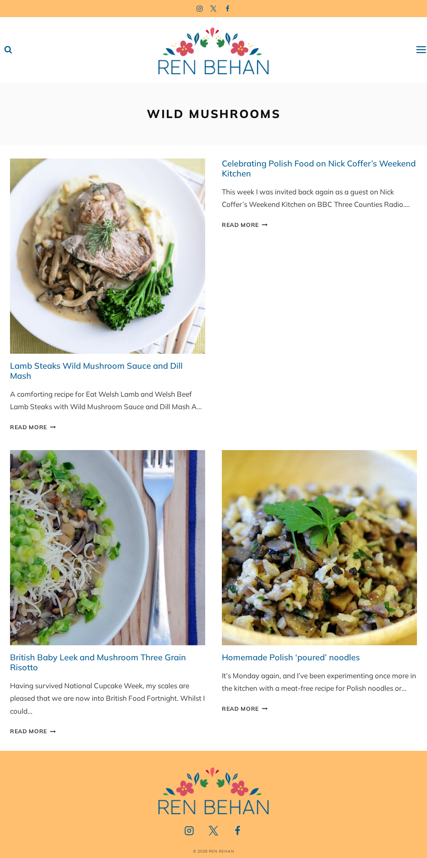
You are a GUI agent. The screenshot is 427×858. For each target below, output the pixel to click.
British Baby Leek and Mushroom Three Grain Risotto (98, 662)
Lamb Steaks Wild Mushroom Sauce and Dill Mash (96, 370)
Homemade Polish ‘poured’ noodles (291, 657)
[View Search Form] (8, 50)
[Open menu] (421, 50)
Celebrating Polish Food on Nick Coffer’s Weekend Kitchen (319, 168)
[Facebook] (227, 8)
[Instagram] (199, 8)
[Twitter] (213, 8)
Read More (33, 426)
